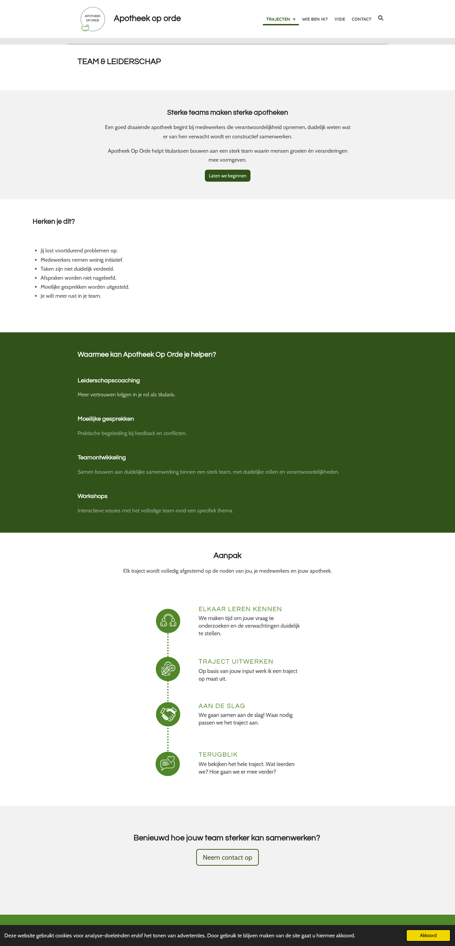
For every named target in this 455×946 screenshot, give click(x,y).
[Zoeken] (381, 18)
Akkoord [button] (428, 935)
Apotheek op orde (147, 18)
